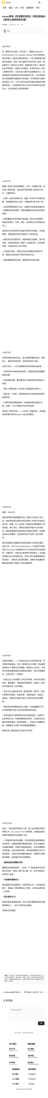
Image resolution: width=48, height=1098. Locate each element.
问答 (37, 8)
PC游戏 (4, 25)
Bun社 (30, 1089)
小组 (16, 8)
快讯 (22, 8)
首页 (5, 8)
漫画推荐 (30, 8)
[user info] (6, 31)
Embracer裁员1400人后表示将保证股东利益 (20, 992)
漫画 (10, 8)
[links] (14, 1050)
